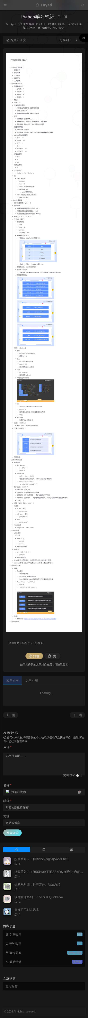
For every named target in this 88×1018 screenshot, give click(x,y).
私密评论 (69, 775)
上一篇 (10, 715)
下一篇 (77, 715)
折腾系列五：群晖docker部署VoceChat (40, 859)
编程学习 (47, 27)
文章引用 (12, 680)
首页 (13, 40)
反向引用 (32, 680)
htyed (13, 24)
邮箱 (7, 800)
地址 (6, 816)
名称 (7, 785)
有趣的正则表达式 (26, 909)
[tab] (16, 850)
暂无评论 (76, 24)
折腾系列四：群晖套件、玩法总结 (37, 884)
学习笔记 (58, 27)
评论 (7, 747)
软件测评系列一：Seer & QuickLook (38, 897)
